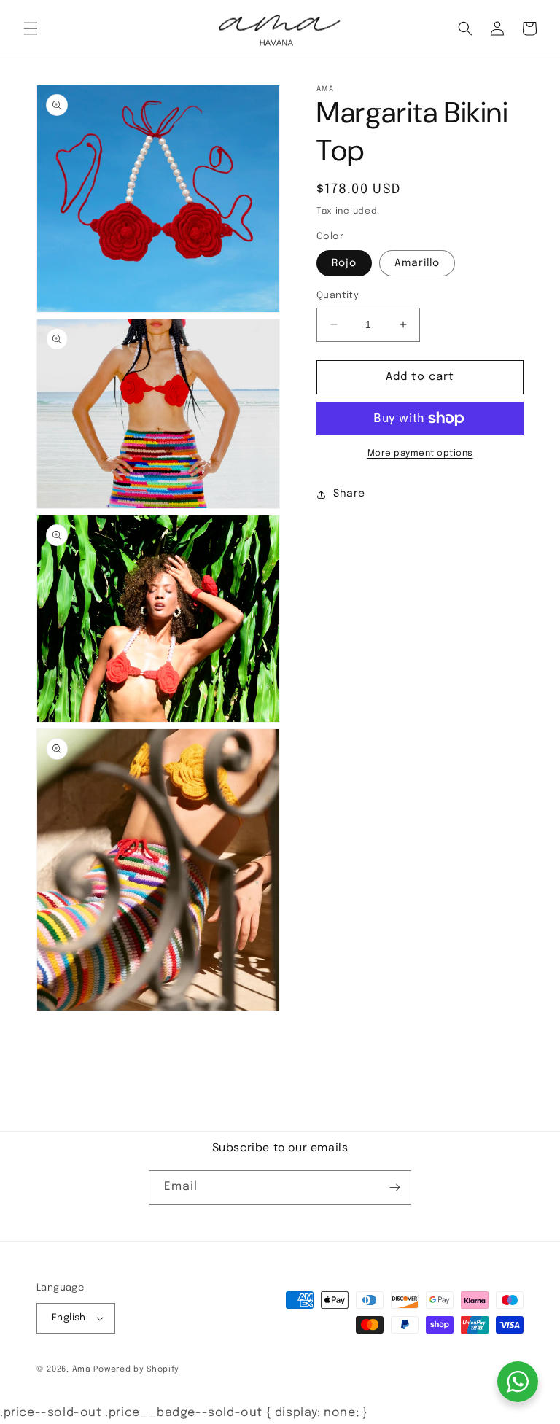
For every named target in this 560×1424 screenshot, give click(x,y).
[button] (31, 28)
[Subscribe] (394, 1187)
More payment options (420, 453)
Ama (83, 1369)
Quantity (337, 295)
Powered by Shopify (136, 1369)
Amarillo (417, 263)
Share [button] (349, 494)
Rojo (344, 263)
